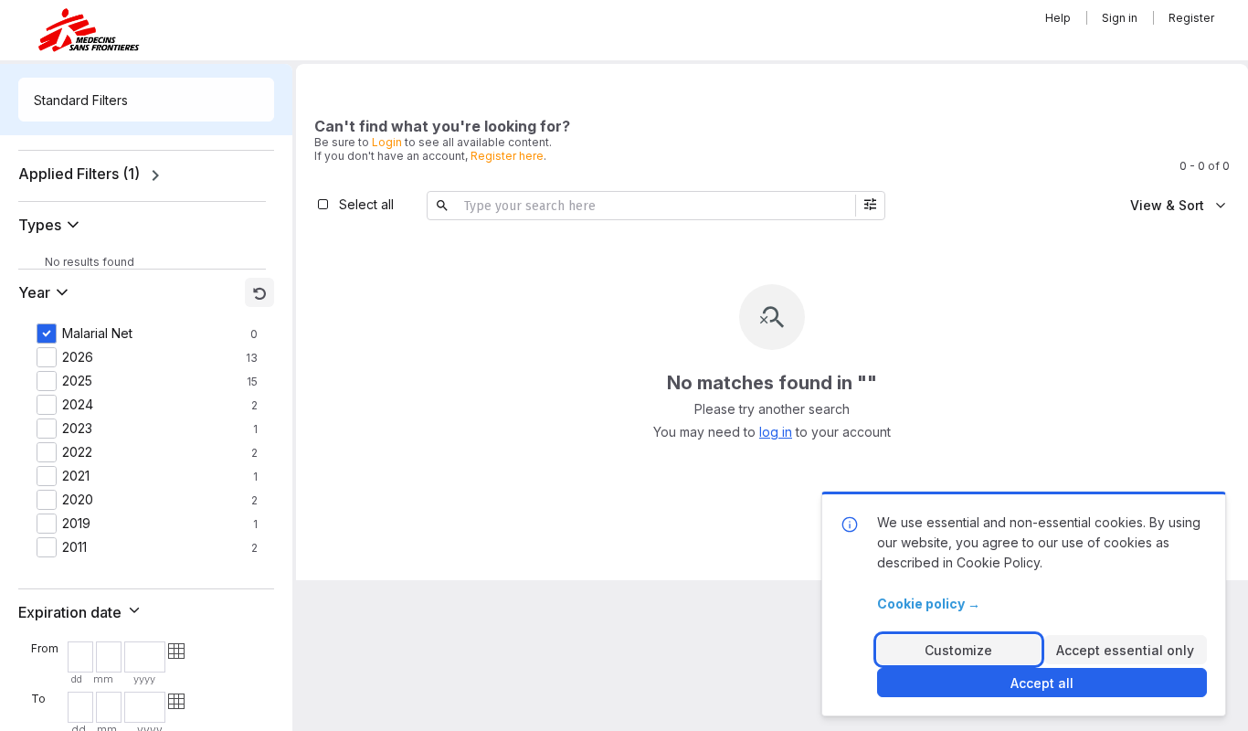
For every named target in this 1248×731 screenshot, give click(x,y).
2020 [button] (77, 500)
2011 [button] (74, 547)
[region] (146, 175)
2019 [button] (76, 523)
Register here (507, 156)
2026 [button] (77, 357)
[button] (52, 225)
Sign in (1119, 18)
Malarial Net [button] (97, 333)
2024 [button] (77, 404)
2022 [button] (77, 452)
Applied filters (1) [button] (79, 173)
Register (1191, 18)
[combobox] (146, 100)
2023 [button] (77, 428)
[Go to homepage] (88, 29)
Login (387, 142)
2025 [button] (77, 381)
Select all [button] (366, 204)
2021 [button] (76, 476)
